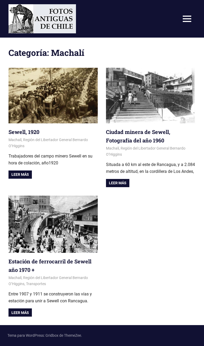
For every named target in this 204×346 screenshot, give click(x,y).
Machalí (15, 140)
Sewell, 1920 (23, 131)
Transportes (36, 284)
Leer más (20, 174)
